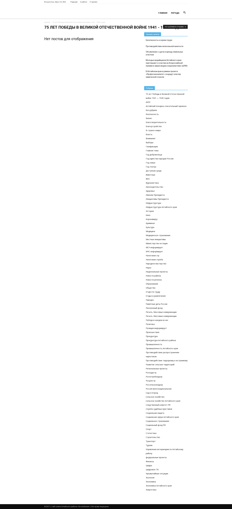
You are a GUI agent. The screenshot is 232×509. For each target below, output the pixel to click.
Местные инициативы (156, 239)
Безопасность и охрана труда (159, 40)
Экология (150, 477)
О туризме (93, 2)
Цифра (149, 465)
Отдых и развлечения (156, 296)
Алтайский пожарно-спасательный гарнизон (166, 106)
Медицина (150, 231)
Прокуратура (152, 336)
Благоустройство (154, 126)
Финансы (150, 461)
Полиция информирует (156, 328)
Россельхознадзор (154, 384)
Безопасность (152, 114)
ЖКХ (148, 179)
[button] (184, 12)
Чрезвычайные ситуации (157, 473)
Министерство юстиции (157, 243)
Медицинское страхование (158, 235)
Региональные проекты (156, 368)
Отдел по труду (153, 292)
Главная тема (152, 150)
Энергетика (151, 489)
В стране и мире (153, 130)
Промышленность (154, 344)
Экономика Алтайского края (159, 485)
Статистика (151, 433)
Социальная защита (155, 413)
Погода (175, 13)
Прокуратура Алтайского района (161, 340)
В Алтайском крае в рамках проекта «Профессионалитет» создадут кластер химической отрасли (163, 74)
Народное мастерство (156, 263)
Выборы (149, 142)
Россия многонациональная (158, 388)
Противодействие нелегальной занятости (164, 46)
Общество (150, 288)
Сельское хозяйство (155, 397)
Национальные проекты (157, 271)
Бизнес (149, 118)
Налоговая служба (154, 259)
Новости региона (154, 279)
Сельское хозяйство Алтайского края (163, 401)
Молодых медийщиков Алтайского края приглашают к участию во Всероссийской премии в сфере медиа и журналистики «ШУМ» (167, 63)
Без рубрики (151, 110)
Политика (150, 324)
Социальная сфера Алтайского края (162, 417)
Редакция (73, 2)
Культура (150, 227)
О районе (83, 2)
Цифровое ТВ (152, 469)
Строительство (153, 437)
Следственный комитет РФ (158, 405)
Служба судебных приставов (159, 409)
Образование (152, 283)
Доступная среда (153, 170)
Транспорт (151, 441)
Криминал (150, 223)
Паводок (150, 300)
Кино (148, 215)
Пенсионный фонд (154, 308)
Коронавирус (152, 219)
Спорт (148, 429)
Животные (150, 174)
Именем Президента (155, 195)
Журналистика (152, 183)
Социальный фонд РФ (156, 425)
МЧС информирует (154, 251)
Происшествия (152, 332)
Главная (162, 13)
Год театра (151, 166)
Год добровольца (154, 154)
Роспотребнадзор (154, 376)
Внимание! (150, 138)
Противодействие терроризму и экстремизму (167, 360)
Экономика (151, 481)
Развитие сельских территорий (160, 364)
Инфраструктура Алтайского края (161, 207)
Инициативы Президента (157, 199)
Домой (47, 22)
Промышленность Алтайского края (162, 348)
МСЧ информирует (154, 247)
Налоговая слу (152, 255)
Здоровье (150, 191)
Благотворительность (156, 122)
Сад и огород (152, 393)
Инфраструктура (153, 203)
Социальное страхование (157, 421)
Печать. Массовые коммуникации (161, 312)
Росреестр (150, 380)
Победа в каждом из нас (157, 320)
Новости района (153, 275)
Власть (149, 134)
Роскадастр (151, 372)
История (150, 211)
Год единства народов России (159, 158)
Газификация (152, 146)
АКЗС (148, 102)
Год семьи (150, 162)
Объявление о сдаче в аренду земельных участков (164, 53)
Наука (148, 267)
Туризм (149, 445)
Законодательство (154, 187)
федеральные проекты (156, 457)
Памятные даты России (156, 304)
